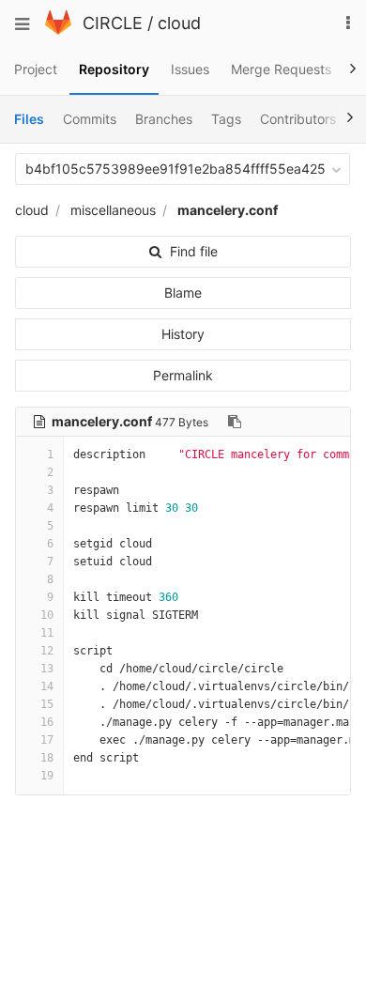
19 (46, 775)
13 (46, 668)
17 (46, 740)
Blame (183, 292)
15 (46, 704)
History (183, 334)
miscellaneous (113, 210)
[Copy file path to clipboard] (234, 421)
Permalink (183, 375)
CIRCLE (113, 23)
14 (46, 686)
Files (29, 119)
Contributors (298, 119)
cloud (179, 23)
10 (46, 615)
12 (46, 650)
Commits (89, 119)
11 (46, 632)
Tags (226, 119)
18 (46, 757)
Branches (163, 119)
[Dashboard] (58, 29)
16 (46, 722)
